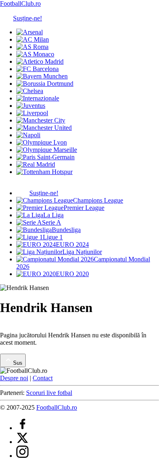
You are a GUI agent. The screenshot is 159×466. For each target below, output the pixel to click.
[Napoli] (28, 135)
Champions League (98, 200)
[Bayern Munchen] (42, 76)
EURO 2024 (72, 244)
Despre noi (14, 378)
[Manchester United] (44, 127)
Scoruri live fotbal (49, 392)
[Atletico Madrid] (40, 61)
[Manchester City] (40, 120)
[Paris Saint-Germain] (45, 157)
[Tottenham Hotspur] (44, 171)
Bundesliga (66, 229)
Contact (43, 378)
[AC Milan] (32, 39)
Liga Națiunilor (82, 251)
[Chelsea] (29, 90)
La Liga (53, 215)
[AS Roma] (32, 46)
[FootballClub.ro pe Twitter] (22, 441)
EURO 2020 (72, 273)
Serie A (51, 222)
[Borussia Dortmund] (44, 83)
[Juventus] (30, 105)
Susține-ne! (27, 18)
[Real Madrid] (35, 164)
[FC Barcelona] (37, 68)
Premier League (84, 207)
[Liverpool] (32, 112)
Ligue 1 (53, 237)
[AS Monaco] (35, 54)
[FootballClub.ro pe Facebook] (22, 427)
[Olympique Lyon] (41, 142)
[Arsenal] (29, 32)
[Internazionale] (37, 98)
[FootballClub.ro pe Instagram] (22, 455)
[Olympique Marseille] (46, 149)
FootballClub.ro (20, 3)
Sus (17, 363)
